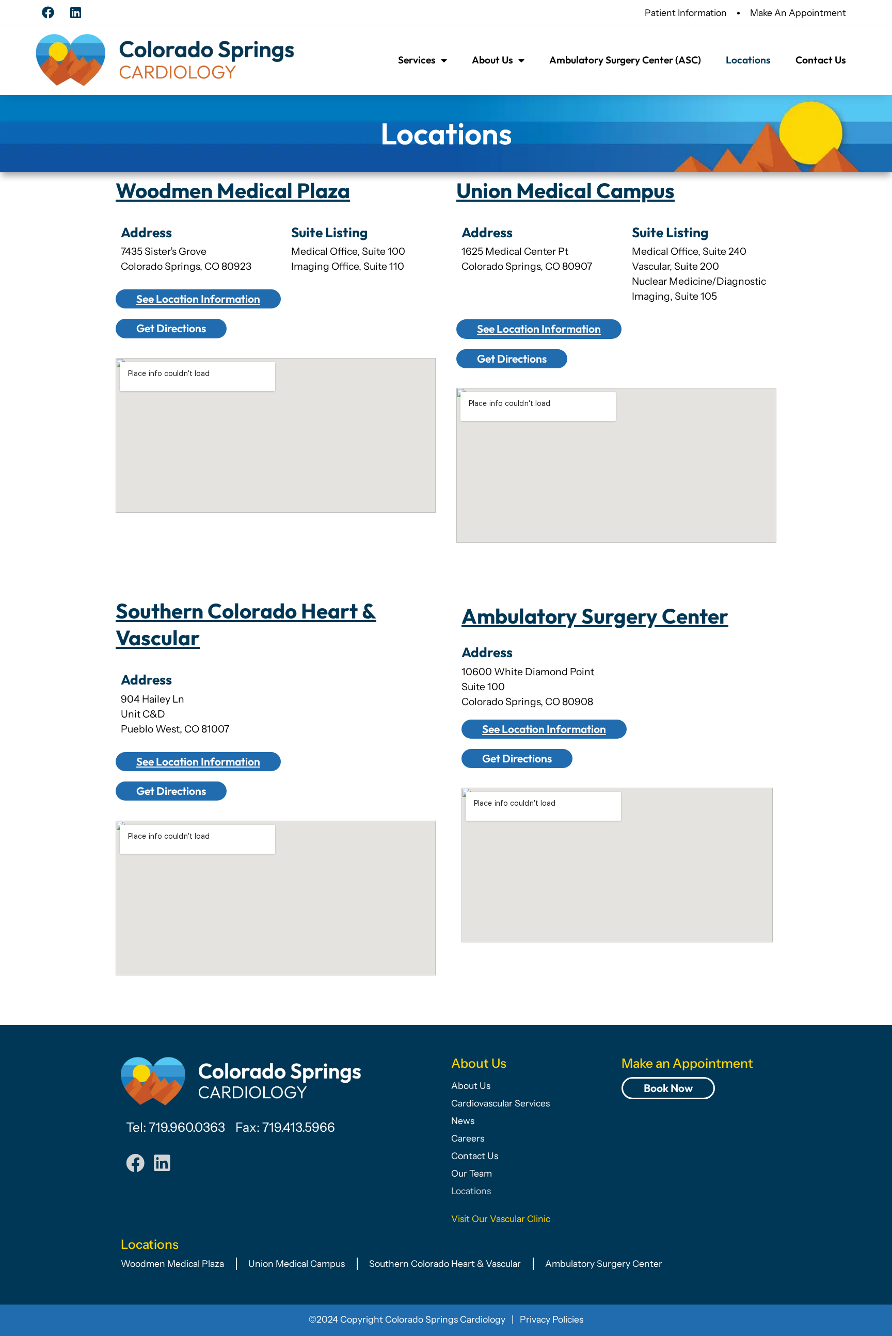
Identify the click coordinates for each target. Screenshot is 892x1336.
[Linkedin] (75, 12)
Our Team (471, 1173)
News (462, 1120)
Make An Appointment (798, 12)
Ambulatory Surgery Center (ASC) (625, 60)
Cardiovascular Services (500, 1103)
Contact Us (820, 60)
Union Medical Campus (565, 190)
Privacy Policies (551, 1319)
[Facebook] (48, 12)
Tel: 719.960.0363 (175, 1127)
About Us (492, 60)
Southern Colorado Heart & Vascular (445, 1263)
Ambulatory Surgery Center (594, 616)
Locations (748, 60)
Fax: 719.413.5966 (285, 1127)
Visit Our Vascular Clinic (500, 1218)
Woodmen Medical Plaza (233, 190)
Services (417, 60)
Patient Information (686, 12)
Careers (467, 1138)
